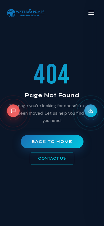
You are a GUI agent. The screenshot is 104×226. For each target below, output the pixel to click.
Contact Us (52, 158)
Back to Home (52, 141)
